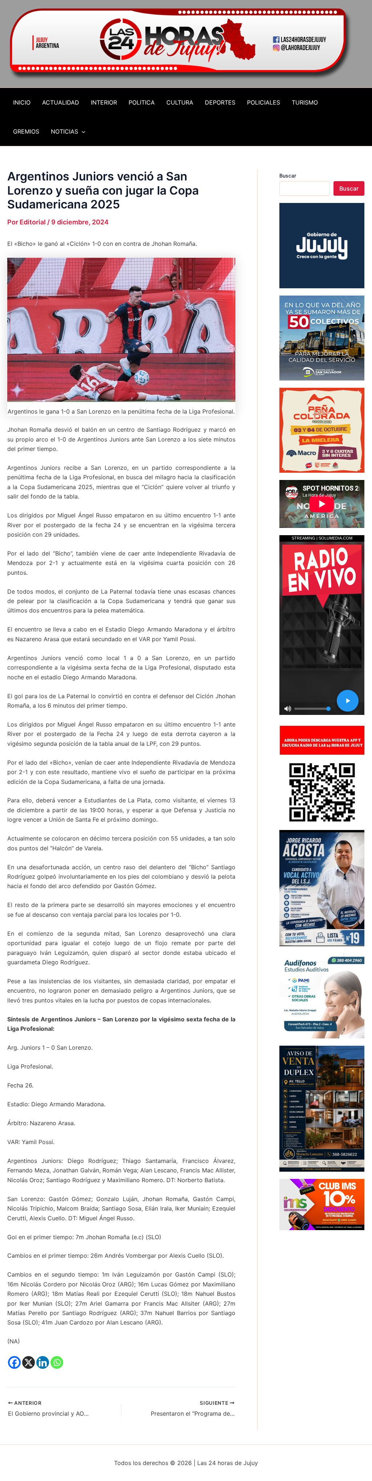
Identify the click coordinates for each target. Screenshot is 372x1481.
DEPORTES (220, 102)
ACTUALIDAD (60, 102)
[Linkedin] (42, 1362)
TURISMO (305, 102)
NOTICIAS (64, 131)
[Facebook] (14, 1362)
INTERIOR (104, 102)
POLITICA (142, 102)
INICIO (22, 102)
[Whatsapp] (56, 1362)
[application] (81, 131)
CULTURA (179, 102)
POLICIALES (263, 102)
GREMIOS (26, 131)
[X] (28, 1362)
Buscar (287, 175)
